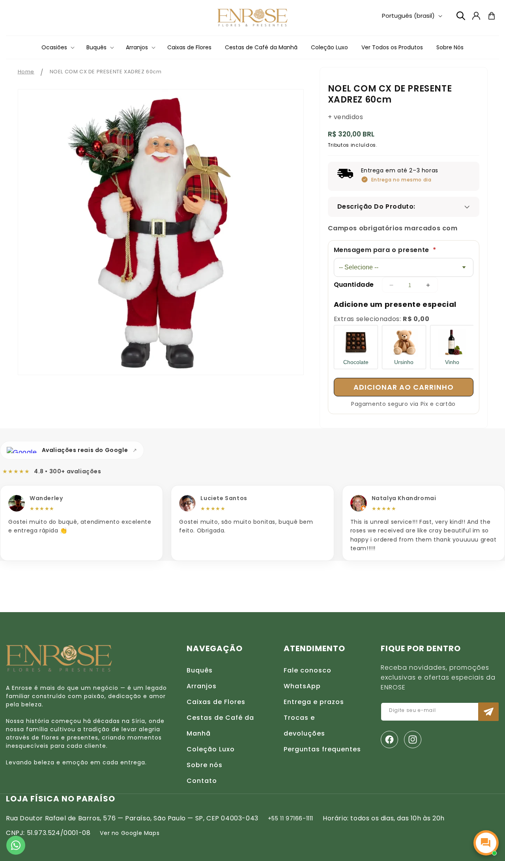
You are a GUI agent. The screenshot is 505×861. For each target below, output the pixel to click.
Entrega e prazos (314, 701)
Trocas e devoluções (304, 725)
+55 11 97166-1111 (290, 818)
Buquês (200, 670)
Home (26, 71)
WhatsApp (302, 686)
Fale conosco (307, 670)
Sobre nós (205, 764)
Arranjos (202, 686)
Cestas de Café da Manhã (220, 725)
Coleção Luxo (211, 749)
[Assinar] (488, 711)
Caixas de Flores (216, 701)
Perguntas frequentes (322, 749)
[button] (57, 47)
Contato (202, 780)
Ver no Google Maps (129, 833)
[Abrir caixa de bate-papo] (486, 842)
